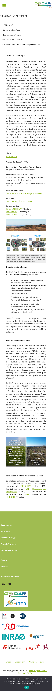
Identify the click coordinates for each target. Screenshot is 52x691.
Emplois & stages (8, 537)
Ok (27, 687)
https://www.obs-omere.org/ (19, 201)
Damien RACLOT (13, 214)
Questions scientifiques (11, 35)
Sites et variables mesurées (13, 39)
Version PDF (11, 156)
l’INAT (26, 494)
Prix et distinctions (9, 550)
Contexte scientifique (11, 30)
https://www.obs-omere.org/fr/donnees (24, 193)
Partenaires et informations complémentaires (21, 44)
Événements (6, 525)
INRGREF (11, 497)
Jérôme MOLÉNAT (14, 209)
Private (4, 566)
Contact (5, 560)
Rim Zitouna (11, 211)
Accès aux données (10, 576)
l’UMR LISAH (26, 486)
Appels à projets (8, 544)
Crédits (9, 661)
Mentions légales (36, 661)
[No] (49, 683)
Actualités (5, 531)
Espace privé (20, 661)
